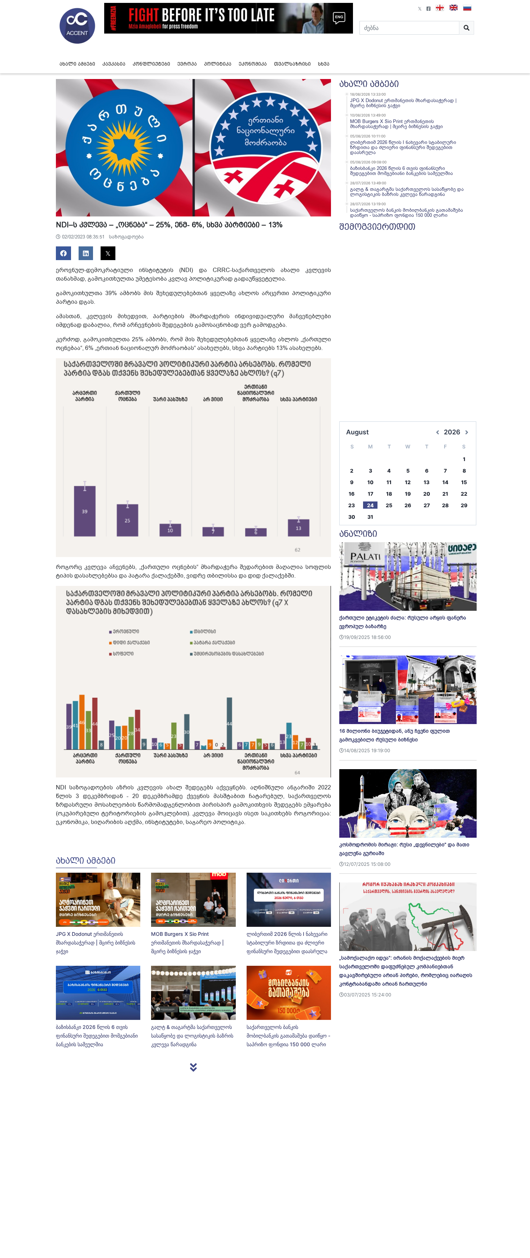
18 (389, 494)
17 (370, 494)
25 (389, 505)
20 (426, 494)
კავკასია (113, 64)
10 (370, 482)
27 (427, 505)
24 (370, 505)
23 (351, 505)
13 (426, 482)
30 (351, 517)
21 (445, 494)
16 (351, 494)
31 (370, 517)
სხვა (324, 64)
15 (464, 482)
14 (445, 482)
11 (389, 482)
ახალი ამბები (77, 64)
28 (445, 505)
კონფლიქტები (151, 64)
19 (408, 494)
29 (464, 505)
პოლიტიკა (217, 64)
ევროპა (187, 64)
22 (464, 494)
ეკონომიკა (253, 64)
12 (408, 482)
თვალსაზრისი (292, 64)
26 (408, 505)
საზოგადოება (126, 236)
